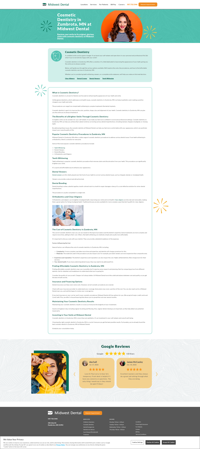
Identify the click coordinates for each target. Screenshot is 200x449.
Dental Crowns (82, 78)
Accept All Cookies (169, 442)
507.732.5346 (132, 4)
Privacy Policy (60, 445)
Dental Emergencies (88, 427)
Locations (84, 4)
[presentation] (74, 373)
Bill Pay (113, 4)
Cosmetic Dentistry (88, 424)
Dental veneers (57, 175)
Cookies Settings (137, 442)
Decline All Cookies (153, 442)
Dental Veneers (94, 78)
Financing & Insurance (142, 424)
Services (93, 4)
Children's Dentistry (88, 422)
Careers (122, 4)
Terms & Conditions (141, 434)
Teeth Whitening (108, 78)
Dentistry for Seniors (89, 429)
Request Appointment (148, 4)
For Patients (103, 4)
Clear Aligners (70, 78)
